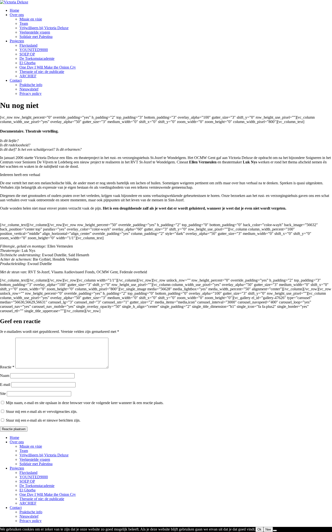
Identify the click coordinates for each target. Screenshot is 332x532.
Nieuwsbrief (28, 89)
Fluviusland (28, 45)
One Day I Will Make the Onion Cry (47, 67)
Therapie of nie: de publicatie (41, 72)
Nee (268, 529)
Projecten (17, 41)
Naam (4, 375)
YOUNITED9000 (33, 50)
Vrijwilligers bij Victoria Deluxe (44, 28)
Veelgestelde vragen (34, 32)
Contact (16, 80)
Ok (259, 529)
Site (3, 393)
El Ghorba (27, 63)
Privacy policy (30, 93)
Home (14, 10)
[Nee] (275, 530)
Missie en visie (30, 19)
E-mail (5, 384)
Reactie (7, 367)
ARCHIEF (27, 76)
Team (23, 23)
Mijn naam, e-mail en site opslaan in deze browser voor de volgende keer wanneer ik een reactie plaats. (85, 403)
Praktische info (30, 85)
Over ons (17, 15)
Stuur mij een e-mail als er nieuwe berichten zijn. (43, 420)
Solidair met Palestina (35, 37)
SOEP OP (27, 54)
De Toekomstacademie (36, 58)
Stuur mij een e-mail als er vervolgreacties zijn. (41, 411)
